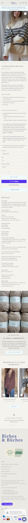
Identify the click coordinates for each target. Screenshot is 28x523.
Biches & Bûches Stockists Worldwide (9, 464)
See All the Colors (14, 352)
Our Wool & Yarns (5, 469)
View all (14, 406)
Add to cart (14, 177)
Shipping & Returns (5, 471)
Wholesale (3, 476)
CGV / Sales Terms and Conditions (9, 473)
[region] (14, 418)
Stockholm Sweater (9, 399)
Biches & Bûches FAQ (6, 466)
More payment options (14, 185)
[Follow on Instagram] (2, 509)
